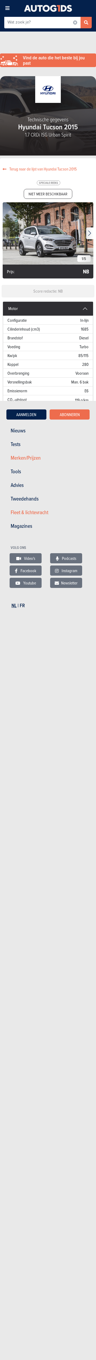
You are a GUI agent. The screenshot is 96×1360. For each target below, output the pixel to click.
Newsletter (69, 583)
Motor (13, 308)
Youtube (29, 583)
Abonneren (70, 414)
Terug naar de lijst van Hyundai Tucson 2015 (43, 169)
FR (22, 605)
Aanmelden (26, 414)
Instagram (69, 571)
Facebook (28, 571)
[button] (89, 233)
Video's (29, 558)
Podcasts (68, 558)
